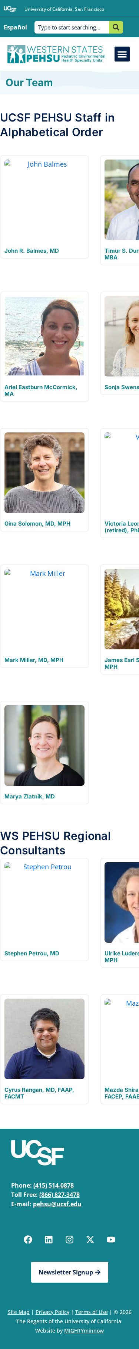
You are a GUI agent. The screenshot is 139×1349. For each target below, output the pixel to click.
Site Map (19, 1311)
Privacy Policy (52, 1311)
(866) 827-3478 (59, 1195)
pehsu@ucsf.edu (57, 1204)
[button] (122, 54)
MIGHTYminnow (84, 1330)
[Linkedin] (48, 1239)
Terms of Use (91, 1311)
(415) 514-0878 (53, 1185)
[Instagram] (69, 1239)
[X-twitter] (90, 1239)
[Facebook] (28, 1239)
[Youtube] (111, 1239)
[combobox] (71, 27)
